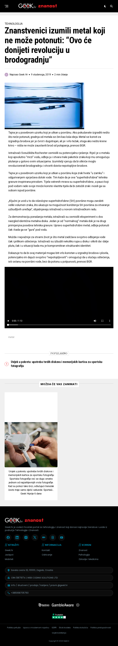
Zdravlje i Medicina (88, 559)
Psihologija (84, 554)
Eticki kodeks (65, 627)
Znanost (83, 550)
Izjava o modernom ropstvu (36, 627)
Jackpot (9, 554)
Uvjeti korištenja (59, 633)
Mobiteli (9, 559)
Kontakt (46, 550)
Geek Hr (25, 493)
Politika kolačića (80, 627)
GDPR (54, 627)
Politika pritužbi (14, 627)
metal (11, 337)
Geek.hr (9, 550)
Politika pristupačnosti (100, 627)
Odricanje (47, 554)
